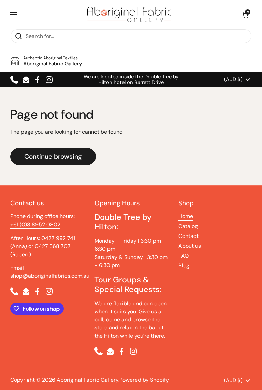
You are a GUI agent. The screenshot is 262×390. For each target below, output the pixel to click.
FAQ (183, 255)
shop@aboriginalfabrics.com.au (49, 275)
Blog (183, 265)
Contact (188, 236)
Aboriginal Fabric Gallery (87, 380)
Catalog (188, 226)
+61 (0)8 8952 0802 (35, 224)
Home (185, 216)
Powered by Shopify (144, 380)
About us (189, 245)
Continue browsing (53, 156)
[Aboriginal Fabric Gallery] (129, 14)
